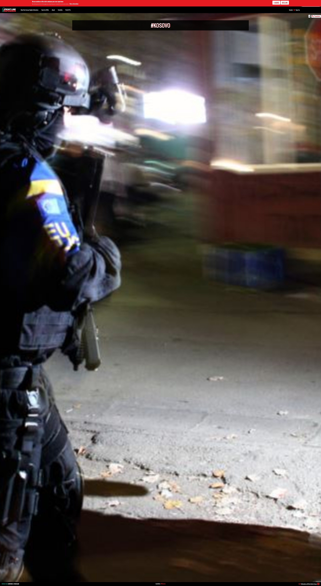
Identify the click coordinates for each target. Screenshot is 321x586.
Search (67, 10)
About (53, 10)
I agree (276, 2)
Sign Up (298, 10)
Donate (291, 10)
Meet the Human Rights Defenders (29, 10)
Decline (285, 2)
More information (74, 4)
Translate (317, 16)
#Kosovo (163, 584)
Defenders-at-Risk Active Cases (308, 584)
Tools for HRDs (45, 10)
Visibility (60, 10)
